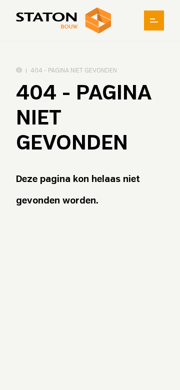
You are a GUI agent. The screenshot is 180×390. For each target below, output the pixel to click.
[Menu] (154, 20)
